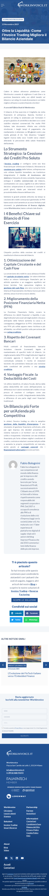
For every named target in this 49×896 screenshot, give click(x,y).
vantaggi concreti (29, 447)
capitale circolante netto (18, 276)
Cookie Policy (32, 833)
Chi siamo (8, 810)
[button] (3, 5)
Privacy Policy (18, 728)
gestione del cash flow (14, 288)
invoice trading (12, 163)
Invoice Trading (10, 825)
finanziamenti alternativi (14, 450)
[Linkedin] (17, 858)
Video (6, 850)
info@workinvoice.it (15, 770)
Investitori (31, 813)
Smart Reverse (10, 828)
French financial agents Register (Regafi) (25, 878)
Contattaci (31, 821)
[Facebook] (6, 858)
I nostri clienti (10, 813)
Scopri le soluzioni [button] (24, 600)
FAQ (28, 836)
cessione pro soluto (13, 169)
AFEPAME (24, 887)
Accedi (7, 864)
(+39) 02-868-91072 (14, 773)
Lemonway (10, 874)
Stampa (7, 816)
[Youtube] (22, 858)
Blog (6, 847)
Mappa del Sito (33, 827)
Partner (29, 810)
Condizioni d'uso (33, 824)
